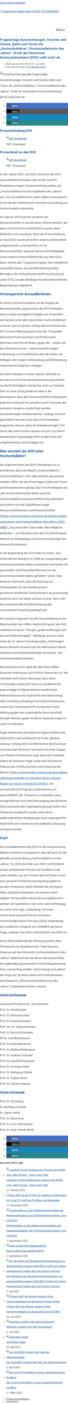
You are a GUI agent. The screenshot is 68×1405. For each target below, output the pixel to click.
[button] (62, 30)
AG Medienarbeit (37, 67)
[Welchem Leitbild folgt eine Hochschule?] (30, 1321)
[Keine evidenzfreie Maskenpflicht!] (26, 1245)
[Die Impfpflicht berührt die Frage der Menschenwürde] (37, 1357)
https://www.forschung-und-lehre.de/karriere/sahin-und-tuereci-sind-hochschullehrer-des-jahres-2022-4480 (33, 521)
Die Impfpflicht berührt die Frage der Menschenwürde (36, 1362)
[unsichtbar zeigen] (17, 1337)
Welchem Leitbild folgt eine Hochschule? (29, 1326)
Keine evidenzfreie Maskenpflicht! (25, 1250)
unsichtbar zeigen (16, 1342)
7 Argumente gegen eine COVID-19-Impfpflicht (29, 11)
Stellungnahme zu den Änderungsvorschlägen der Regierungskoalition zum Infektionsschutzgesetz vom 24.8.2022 (36, 1230)
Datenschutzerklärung (17, 1399)
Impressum (12, 1401)
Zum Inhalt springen (12, 2)
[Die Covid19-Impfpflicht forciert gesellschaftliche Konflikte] (37, 1377)
